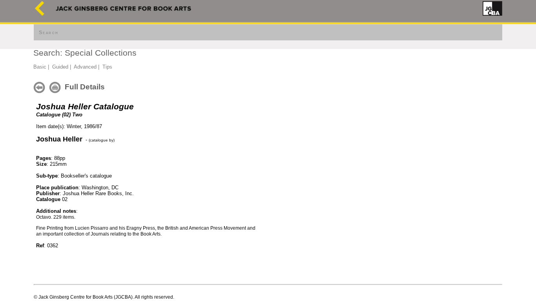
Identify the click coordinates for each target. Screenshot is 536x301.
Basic (39, 67)
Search (48, 32)
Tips (107, 67)
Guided (60, 67)
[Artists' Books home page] (40, 14)
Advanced (85, 67)
